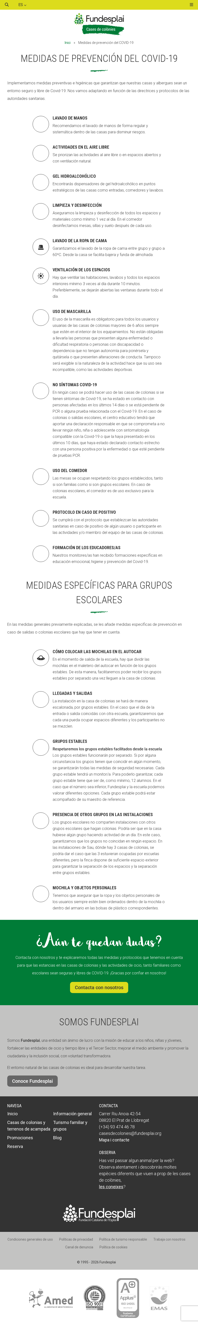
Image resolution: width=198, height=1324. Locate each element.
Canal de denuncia (79, 1247)
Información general (72, 1113)
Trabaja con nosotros (169, 1239)
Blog (57, 1137)
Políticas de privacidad (76, 1239)
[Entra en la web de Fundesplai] (99, 1220)
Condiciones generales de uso (30, 1239)
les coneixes (111, 1186)
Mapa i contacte (114, 1139)
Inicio (12, 1113)
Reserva (15, 1146)
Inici (68, 43)
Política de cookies (113, 1247)
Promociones (20, 1137)
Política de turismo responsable (123, 1239)
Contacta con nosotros (99, 987)
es (21, 4)
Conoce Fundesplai (32, 1081)
